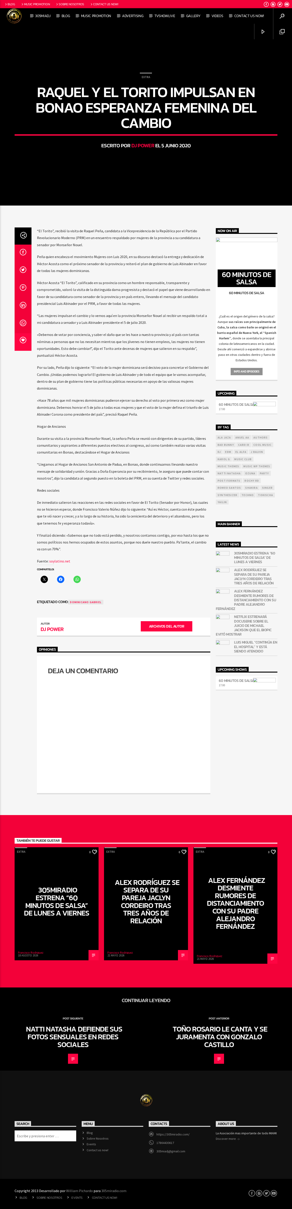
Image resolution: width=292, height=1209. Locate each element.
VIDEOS (217, 15)
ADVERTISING (132, 15)
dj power (142, 145)
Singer (267, 487)
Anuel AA (242, 437)
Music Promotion (37, 4)
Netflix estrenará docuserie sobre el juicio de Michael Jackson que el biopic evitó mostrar (244, 625)
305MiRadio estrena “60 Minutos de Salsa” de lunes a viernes (254, 557)
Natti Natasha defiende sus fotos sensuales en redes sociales (74, 1037)
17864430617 (165, 1143)
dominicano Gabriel (86, 602)
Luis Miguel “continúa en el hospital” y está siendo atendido (255, 646)
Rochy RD (252, 480)
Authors (260, 437)
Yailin (222, 502)
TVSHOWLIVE (164, 15)
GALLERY (193, 15)
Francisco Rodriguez (30, 953)
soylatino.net (59, 561)
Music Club (243, 459)
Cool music (262, 444)
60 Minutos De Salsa (236, 404)
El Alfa (240, 452)
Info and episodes (246, 371)
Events (91, 1144)
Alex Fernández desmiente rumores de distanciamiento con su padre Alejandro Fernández (246, 600)
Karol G (224, 459)
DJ (219, 452)
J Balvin (257, 452)
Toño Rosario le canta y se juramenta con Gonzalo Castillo (220, 1037)
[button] (246, 316)
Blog (11, 4)
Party (264, 473)
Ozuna (250, 473)
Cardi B (243, 444)
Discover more (226, 1139)
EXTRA (146, 77)
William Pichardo (79, 1190)
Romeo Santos (229, 487)
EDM (228, 452)
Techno (248, 495)
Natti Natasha (229, 473)
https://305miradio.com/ (173, 1134)
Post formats (229, 480)
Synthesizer (227, 495)
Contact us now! (105, 4)
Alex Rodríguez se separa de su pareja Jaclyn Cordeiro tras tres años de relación (254, 576)
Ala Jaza (224, 437)
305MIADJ (42, 15)
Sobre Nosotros (71, 4)
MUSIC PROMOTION (96, 15)
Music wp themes (256, 466)
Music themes (228, 466)
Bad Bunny (226, 444)
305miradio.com (113, 1190)
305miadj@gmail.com (170, 1151)
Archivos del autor (166, 626)
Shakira (251, 487)
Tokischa (265, 495)
